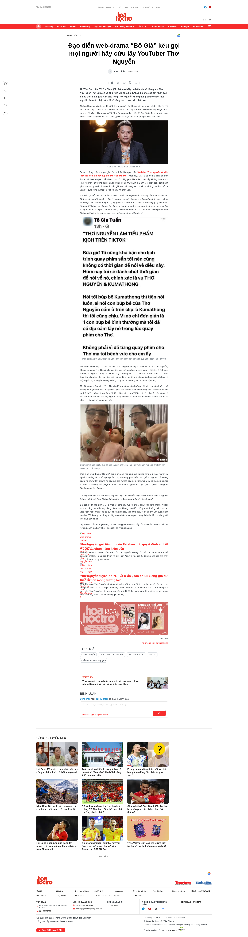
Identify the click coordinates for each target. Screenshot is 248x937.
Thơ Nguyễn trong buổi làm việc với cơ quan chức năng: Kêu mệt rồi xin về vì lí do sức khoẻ (110, 682)
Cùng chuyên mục (51, 738)
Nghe (5, 83)
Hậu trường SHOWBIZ (124, 26)
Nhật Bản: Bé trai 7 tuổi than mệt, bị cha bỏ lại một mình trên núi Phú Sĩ (56, 807)
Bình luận (5, 105)
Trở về (5, 112)
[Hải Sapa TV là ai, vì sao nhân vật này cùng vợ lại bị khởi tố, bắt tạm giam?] (57, 754)
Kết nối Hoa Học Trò (103, 895)
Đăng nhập (85, 699)
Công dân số (61, 895)
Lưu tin (5, 98)
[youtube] (210, 7)
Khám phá (61, 26)
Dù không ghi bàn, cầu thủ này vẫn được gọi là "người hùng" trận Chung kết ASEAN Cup (101, 846)
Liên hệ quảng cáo (82, 902)
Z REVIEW (172, 26)
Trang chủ (38, 26)
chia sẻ (112, 82)
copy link (124, 82)
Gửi (159, 713)
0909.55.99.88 (82, 905)
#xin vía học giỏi (136, 654)
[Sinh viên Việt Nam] (204, 883)
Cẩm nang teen (178, 891)
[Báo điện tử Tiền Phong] (183, 883)
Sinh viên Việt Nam (151, 7)
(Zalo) (90, 905)
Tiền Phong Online (105, 7)
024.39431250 (45, 911)
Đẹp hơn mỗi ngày (103, 26)
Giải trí (73, 26)
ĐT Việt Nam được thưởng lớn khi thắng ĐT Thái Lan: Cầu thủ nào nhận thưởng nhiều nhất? (102, 809)
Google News (179, 35)
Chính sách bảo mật (191, 902)
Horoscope (198, 26)
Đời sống (49, 26)
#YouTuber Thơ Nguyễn (111, 654)
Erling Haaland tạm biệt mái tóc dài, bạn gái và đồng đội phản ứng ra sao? (147, 772)
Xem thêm (209, 26)
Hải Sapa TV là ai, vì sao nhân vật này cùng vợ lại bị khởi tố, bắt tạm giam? (57, 770)
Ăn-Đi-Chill (143, 26)
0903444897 (115, 905)
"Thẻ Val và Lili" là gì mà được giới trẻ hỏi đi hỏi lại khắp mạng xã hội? (146, 844)
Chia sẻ (5, 90)
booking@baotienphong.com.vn (89, 909)
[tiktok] (157, 908)
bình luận (135, 82)
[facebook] (205, 7)
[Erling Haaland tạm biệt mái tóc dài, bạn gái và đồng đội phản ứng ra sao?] (148, 754)
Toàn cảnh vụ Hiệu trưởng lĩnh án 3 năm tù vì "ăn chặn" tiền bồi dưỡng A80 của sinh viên (101, 772)
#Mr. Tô (152, 654)
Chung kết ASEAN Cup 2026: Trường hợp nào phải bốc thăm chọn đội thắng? (147, 809)
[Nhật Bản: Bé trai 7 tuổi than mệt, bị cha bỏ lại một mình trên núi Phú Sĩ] (57, 791)
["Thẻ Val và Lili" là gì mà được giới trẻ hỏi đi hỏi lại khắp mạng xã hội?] (148, 828)
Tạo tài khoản (102, 699)
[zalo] (164, 909)
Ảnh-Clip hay (158, 26)
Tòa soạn (41, 902)
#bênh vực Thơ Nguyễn (93, 660)
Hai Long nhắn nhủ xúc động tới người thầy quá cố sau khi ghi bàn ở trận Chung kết (56, 846)
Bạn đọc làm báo (52, 930)
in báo (130, 82)
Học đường (85, 26)
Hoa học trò (44, 880)
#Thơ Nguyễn (88, 654)
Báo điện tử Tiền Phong (124, 16)
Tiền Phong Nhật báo (128, 7)
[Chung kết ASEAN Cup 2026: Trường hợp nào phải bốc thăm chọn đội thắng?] (148, 791)
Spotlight (185, 26)
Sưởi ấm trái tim (139, 891)
